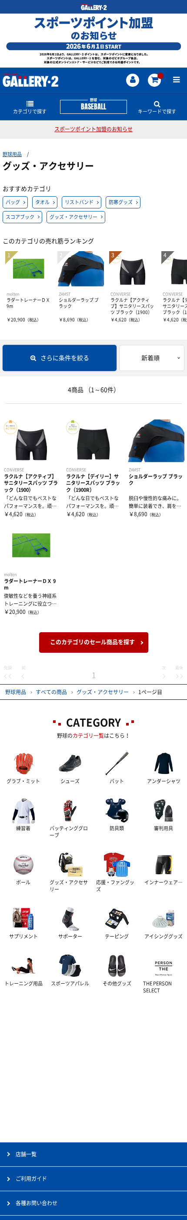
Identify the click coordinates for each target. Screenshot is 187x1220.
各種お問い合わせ (36, 1203)
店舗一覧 (26, 1154)
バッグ (13, 202)
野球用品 (12, 154)
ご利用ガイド (31, 1178)
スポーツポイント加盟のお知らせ (93, 129)
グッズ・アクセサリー (73, 217)
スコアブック (20, 217)
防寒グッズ (121, 202)
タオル (42, 202)
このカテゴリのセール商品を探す (92, 642)
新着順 (150, 358)
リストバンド (79, 202)
